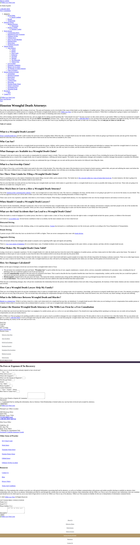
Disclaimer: (3, 400)
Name (2, 502)
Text (3, 389)
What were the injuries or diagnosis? (11, 378)
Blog (3, 477)
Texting (52, 226)
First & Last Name (6, 380)
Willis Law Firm (66, 112)
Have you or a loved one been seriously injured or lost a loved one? (20, 370)
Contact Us (5, 473)
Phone (15, 389)
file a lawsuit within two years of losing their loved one (95, 178)
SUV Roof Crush (7, 441)
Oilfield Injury (6, 458)
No (8, 372)
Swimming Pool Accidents (8, 350)
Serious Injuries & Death (70, 535)
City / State (3, 384)
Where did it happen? (6, 376)
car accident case (14, 219)
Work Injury (5, 445)
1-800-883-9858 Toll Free (8, 419)
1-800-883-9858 (84, 118)
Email (2, 382)
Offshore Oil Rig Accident (10, 463)
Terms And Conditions (9, 486)
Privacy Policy (6, 481)
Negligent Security (7, 346)
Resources (70, 539)
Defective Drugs (70, 524)
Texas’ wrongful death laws (8, 136)
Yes (3, 372)
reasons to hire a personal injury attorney (19, 193)
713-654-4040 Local (6, 417)
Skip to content (4, 1)
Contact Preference (5, 388)
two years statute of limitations (15, 244)
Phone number (4, 506)
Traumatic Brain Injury (9, 449)
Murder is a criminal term (7, 301)
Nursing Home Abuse (8, 454)
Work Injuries (70, 528)
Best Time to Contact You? (8, 391)
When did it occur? (6, 374)
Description (3, 513)
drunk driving (79, 233)
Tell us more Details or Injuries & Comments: (14, 398)
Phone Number (5, 386)
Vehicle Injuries (70, 531)
